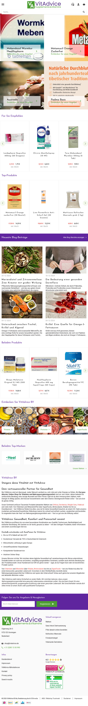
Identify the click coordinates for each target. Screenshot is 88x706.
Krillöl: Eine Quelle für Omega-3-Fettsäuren (65, 326)
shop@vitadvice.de (11, 643)
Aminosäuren (39, 569)
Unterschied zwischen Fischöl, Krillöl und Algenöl (19, 326)
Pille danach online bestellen (56, 630)
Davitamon (63, 505)
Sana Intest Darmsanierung (56, 626)
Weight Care (72, 505)
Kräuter (30, 569)
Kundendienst (7, 659)
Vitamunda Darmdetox (54, 642)
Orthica (55, 505)
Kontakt (4, 671)
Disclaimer (67, 698)
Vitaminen (8, 569)
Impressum (6, 663)
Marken (48, 622)
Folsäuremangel (52, 638)
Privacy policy (7, 675)
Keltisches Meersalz (53, 634)
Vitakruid (80, 505)
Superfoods (56, 569)
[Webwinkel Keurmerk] (66, 668)
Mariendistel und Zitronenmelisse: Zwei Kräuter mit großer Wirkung (22, 281)
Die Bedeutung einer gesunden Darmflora (64, 281)
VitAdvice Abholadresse (11, 667)
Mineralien (20, 569)
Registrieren (45, 604)
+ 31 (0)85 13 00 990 (12, 647)
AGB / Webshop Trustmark (51, 698)
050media (34, 698)
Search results (7, 680)
